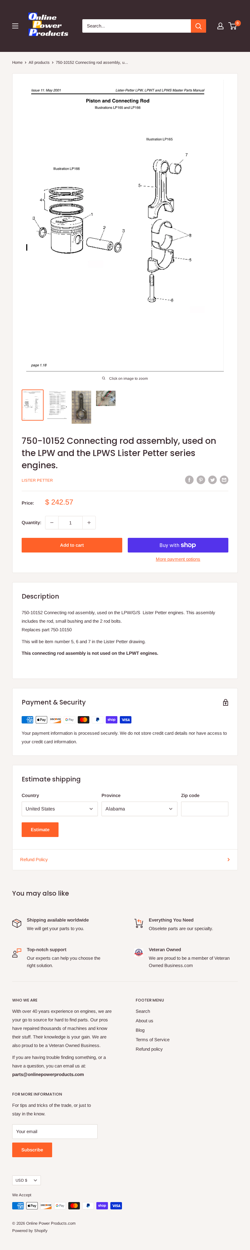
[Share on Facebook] (189, 479)
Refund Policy (34, 859)
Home (17, 62)
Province (111, 795)
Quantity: (31, 522)
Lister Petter (37, 480)
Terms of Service (153, 1039)
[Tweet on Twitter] (212, 479)
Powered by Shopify (30, 1230)
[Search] (198, 26)
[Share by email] (224, 479)
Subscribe (32, 1149)
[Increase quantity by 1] (89, 522)
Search (143, 1011)
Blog (140, 1030)
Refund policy (149, 1049)
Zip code (190, 795)
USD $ (21, 1180)
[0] (233, 26)
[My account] (220, 26)
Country (30, 795)
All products (39, 62)
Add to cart (72, 545)
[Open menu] (15, 26)
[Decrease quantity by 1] (51, 522)
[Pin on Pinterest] (201, 479)
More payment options (178, 559)
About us (144, 1020)
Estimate (40, 829)
